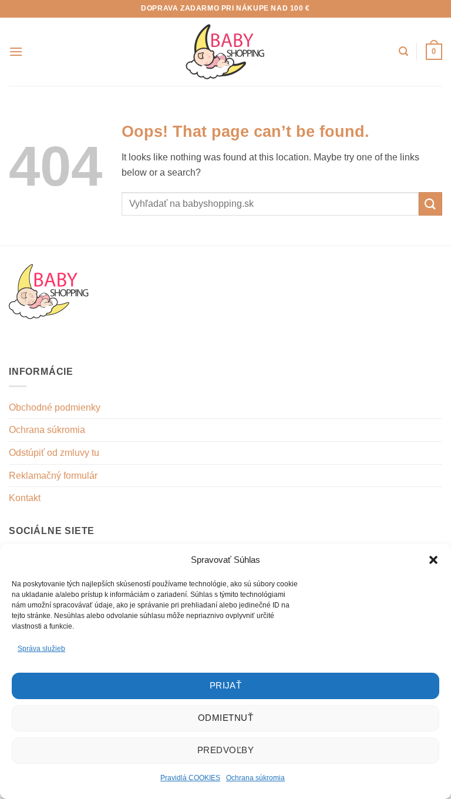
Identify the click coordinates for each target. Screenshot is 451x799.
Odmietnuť (225, 718)
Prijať (226, 685)
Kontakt (25, 498)
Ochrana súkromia (255, 778)
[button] (433, 560)
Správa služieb (41, 648)
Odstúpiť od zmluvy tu (54, 453)
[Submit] (430, 203)
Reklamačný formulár (53, 476)
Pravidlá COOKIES (190, 778)
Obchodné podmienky (54, 407)
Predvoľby (225, 750)
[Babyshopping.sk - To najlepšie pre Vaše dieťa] (225, 51)
